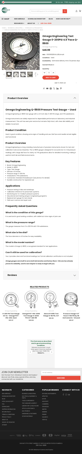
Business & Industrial (29, 393)
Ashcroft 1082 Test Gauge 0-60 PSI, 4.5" (51, 315)
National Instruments (49, 393)
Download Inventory (37, 19)
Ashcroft (45, 401)
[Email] (47, 88)
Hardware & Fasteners (29, 413)
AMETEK (44, 409)
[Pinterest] (61, 88)
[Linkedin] (57, 88)
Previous (30, 352)
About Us (31, 23)
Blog (51, 19)
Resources (18, 23)
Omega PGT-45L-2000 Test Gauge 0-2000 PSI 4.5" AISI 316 (31, 316)
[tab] (41, 98)
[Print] (51, 88)
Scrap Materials (27, 416)
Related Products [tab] (39, 287)
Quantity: (45, 69)
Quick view (11, 297)
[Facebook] (44, 88)
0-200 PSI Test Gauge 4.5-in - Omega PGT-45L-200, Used (11, 316)
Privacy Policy (6, 417)
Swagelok (45, 406)
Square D (45, 417)
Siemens (44, 412)
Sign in (4, 422)
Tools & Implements (28, 400)
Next (52, 352)
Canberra (45, 404)
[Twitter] (54, 88)
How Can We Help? (63, 19)
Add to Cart (11, 301)
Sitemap (4, 425)
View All (44, 419)
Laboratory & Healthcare (30, 406)
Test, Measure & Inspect (29, 403)
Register (12, 422)
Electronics (26, 411)
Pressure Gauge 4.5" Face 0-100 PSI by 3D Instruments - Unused (71, 316)
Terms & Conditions (8, 414)
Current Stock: (48, 65)
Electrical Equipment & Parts (29, 397)
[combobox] (48, 11)
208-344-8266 (45, 23)
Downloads (6, 406)
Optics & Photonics (28, 408)
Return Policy (6, 412)
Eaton (44, 399)
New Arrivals (19, 19)
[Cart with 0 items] (80, 11)
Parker (44, 414)
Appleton (45, 396)
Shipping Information (8, 409)
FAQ (3, 404)
